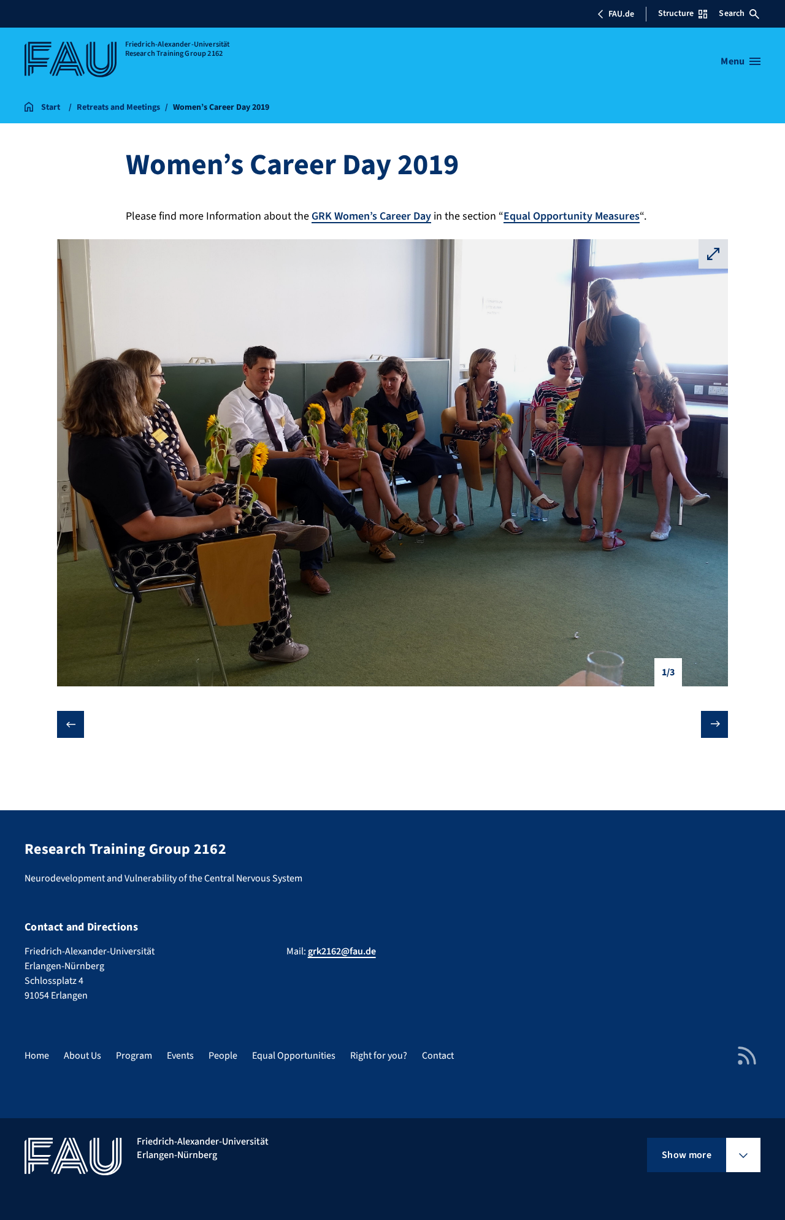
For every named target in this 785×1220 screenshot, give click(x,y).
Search (732, 13)
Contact (438, 1055)
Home (37, 1055)
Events (180, 1055)
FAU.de (621, 14)
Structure (676, 13)
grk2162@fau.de (342, 951)
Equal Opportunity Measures (572, 216)
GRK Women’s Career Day (371, 216)
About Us (82, 1055)
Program (134, 1055)
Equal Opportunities (293, 1055)
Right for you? (378, 1055)
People (223, 1055)
